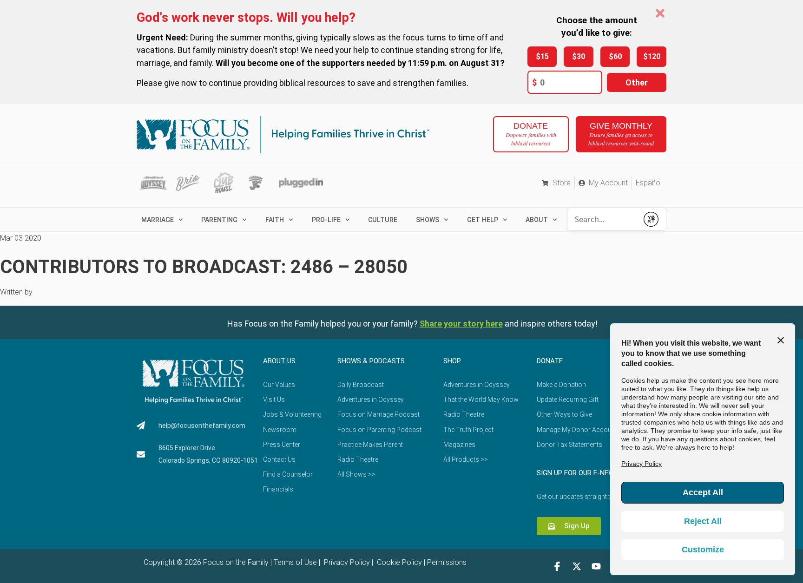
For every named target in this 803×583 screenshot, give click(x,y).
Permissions (447, 562)
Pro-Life (326, 219)
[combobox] (602, 219)
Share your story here (461, 323)
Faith (274, 219)
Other (636, 82)
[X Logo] (576, 566)
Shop (452, 361)
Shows (427, 219)
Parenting (219, 219)
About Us (279, 361)
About (537, 219)
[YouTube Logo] (596, 566)
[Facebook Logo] (557, 566)
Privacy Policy (346, 562)
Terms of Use (295, 562)
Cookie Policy (398, 562)
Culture (382, 219)
